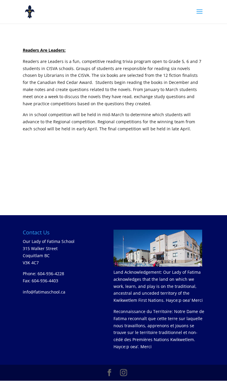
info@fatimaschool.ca (44, 292)
